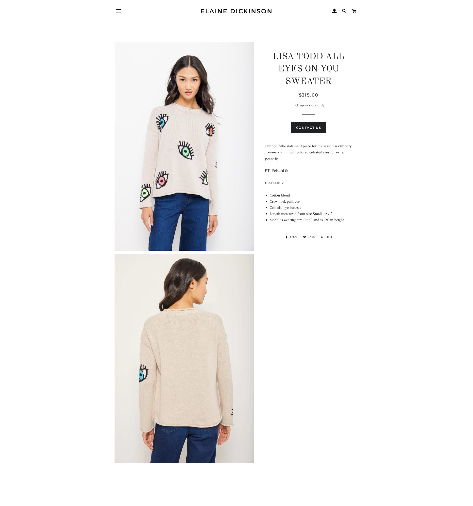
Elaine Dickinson (236, 11)
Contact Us (308, 128)
